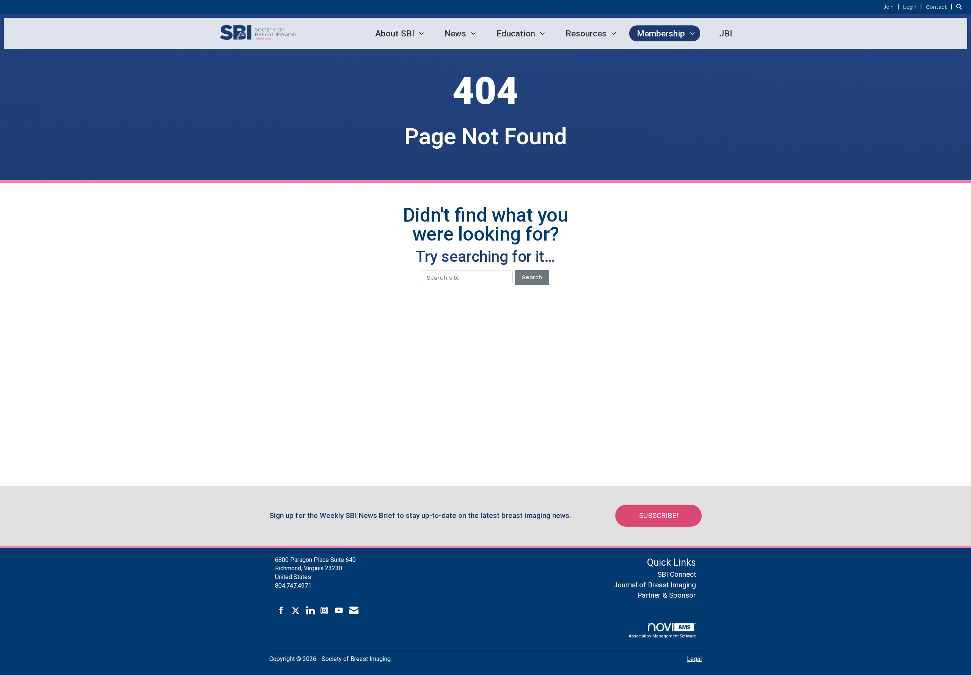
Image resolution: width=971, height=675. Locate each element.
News (455, 33)
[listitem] (892, 6)
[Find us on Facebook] (281, 611)
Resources (586, 33)
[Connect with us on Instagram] (324, 611)
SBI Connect (676, 574)
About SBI (394, 33)
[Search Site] (960, 6)
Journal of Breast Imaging (654, 585)
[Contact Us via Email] (354, 611)
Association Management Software (662, 636)
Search (532, 277)
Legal (694, 658)
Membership (661, 33)
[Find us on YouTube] (339, 611)
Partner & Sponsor (666, 595)
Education (515, 33)
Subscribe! (658, 515)
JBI (725, 33)
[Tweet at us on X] (295, 611)
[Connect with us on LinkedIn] (310, 611)
